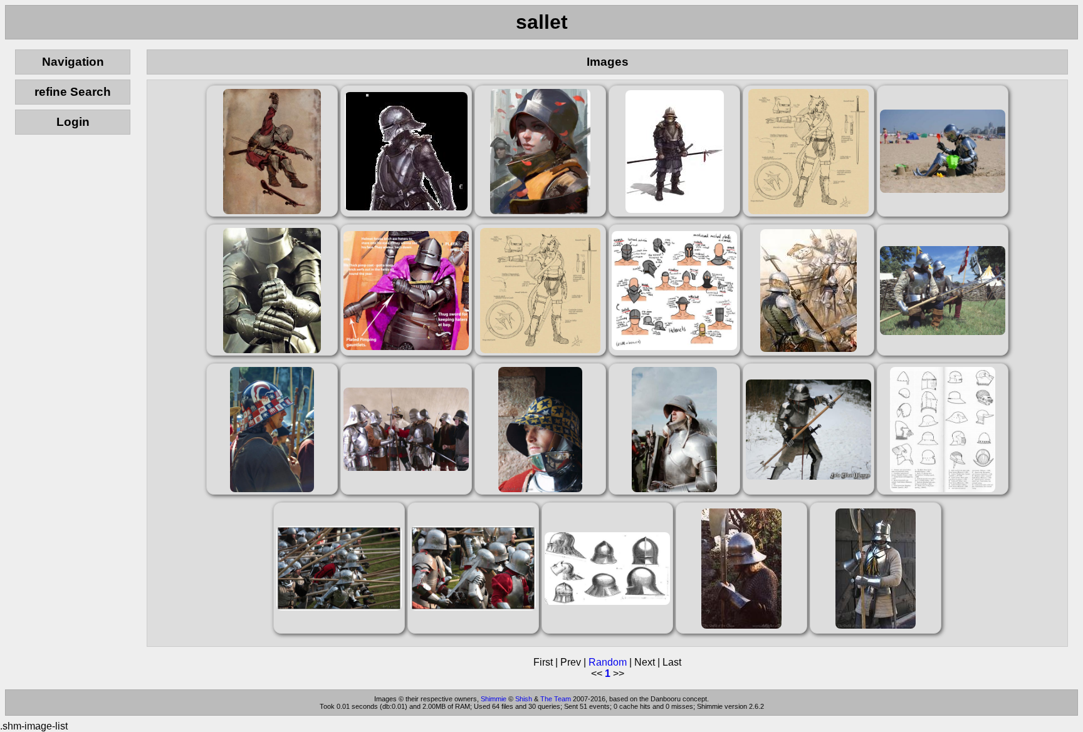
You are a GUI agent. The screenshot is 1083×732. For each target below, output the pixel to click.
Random (608, 662)
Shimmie (493, 699)
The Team (555, 699)
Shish (523, 699)
